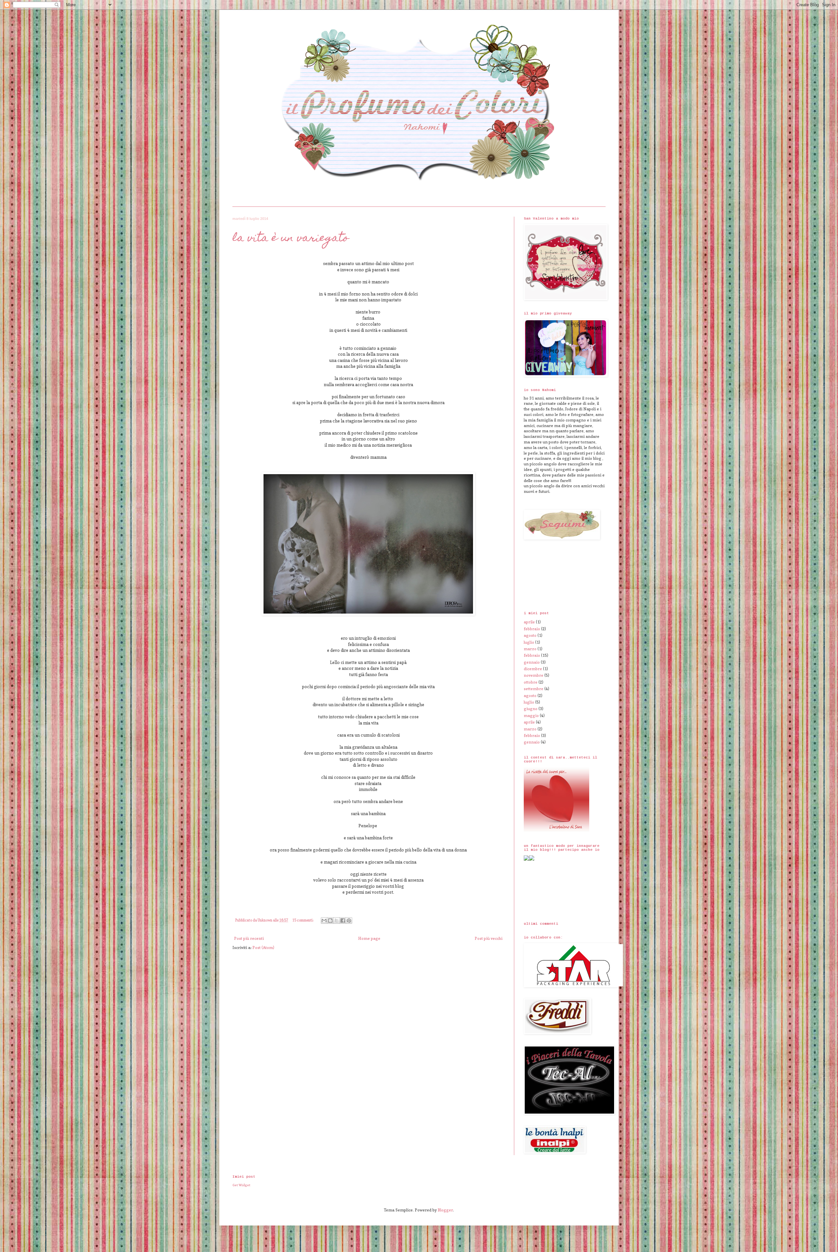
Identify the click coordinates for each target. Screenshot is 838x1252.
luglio (529, 642)
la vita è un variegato (290, 238)
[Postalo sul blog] (330, 920)
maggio (531, 715)
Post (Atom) (263, 947)
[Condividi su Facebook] (342, 920)
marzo (530, 648)
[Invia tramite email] (324, 920)
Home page (369, 938)
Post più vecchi (488, 938)
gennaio (532, 662)
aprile (529, 621)
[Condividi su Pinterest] (349, 920)
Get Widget (241, 1185)
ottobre (530, 682)
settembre (533, 688)
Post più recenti (249, 938)
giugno (530, 708)
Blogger (445, 1209)
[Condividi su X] (336, 920)
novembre (533, 675)
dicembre (533, 668)
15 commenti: (303, 920)
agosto (530, 635)
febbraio (532, 628)
